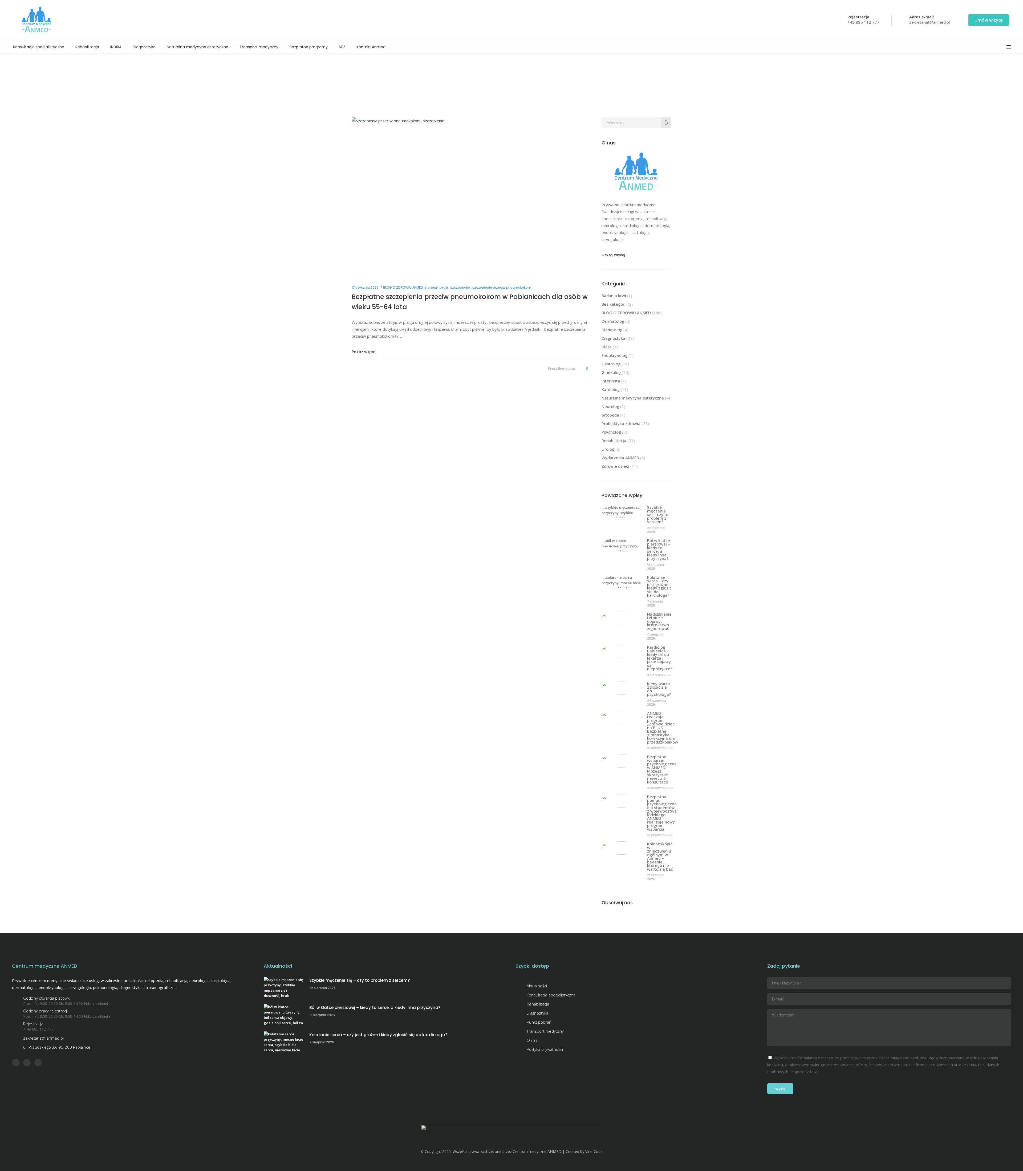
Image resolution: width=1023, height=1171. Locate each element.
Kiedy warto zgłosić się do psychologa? (659, 689)
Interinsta (611, 380)
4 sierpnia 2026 (655, 636)
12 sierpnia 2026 (655, 566)
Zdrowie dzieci (615, 466)
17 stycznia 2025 (365, 287)
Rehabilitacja (614, 440)
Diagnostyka (613, 338)
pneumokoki (438, 287)
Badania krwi (614, 295)
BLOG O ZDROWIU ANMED (403, 287)
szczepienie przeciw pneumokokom (501, 287)
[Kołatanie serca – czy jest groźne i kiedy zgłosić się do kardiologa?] (622, 581)
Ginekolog (611, 372)
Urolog (608, 449)
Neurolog (610, 406)
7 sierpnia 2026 (655, 603)
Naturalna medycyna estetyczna (633, 398)
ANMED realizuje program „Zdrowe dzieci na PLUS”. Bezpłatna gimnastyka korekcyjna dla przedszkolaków (662, 727)
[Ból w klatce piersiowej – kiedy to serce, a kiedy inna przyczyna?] (622, 544)
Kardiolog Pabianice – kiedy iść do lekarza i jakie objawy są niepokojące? (659, 657)
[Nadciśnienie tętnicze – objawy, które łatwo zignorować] (622, 618)
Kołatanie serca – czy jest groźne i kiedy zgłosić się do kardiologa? (659, 586)
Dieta (607, 346)
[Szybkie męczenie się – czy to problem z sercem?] (622, 511)
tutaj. (814, 1071)
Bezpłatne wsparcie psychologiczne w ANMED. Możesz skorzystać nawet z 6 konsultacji (662, 769)
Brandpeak (566, 368)
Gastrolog (611, 363)
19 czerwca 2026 (660, 748)
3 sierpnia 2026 (659, 675)
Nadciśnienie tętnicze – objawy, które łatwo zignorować (659, 621)
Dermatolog (613, 321)
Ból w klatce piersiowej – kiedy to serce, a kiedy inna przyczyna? (658, 549)
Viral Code (594, 1151)
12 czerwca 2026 (655, 877)
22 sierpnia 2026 (656, 530)
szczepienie (460, 287)
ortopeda (610, 415)
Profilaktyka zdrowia (621, 423)
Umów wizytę (989, 20)
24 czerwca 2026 (656, 702)
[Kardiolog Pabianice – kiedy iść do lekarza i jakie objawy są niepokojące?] (622, 651)
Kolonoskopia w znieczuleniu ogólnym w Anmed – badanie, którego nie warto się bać (660, 856)
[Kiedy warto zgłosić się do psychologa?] (622, 687)
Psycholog (611, 432)
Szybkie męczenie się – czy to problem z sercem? (657, 514)
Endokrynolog (614, 355)
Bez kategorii (614, 304)
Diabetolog (612, 329)
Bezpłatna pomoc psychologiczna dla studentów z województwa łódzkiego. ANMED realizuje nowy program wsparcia (662, 813)
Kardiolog (611, 389)
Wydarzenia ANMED (620, 457)
